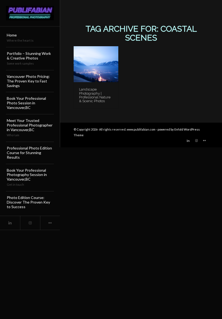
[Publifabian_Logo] (30, 13)
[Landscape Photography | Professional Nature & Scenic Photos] (96, 64)
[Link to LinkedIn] (10, 223)
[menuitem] (30, 38)
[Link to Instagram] (30, 223)
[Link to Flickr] (50, 223)
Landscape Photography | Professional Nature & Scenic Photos (94, 95)
